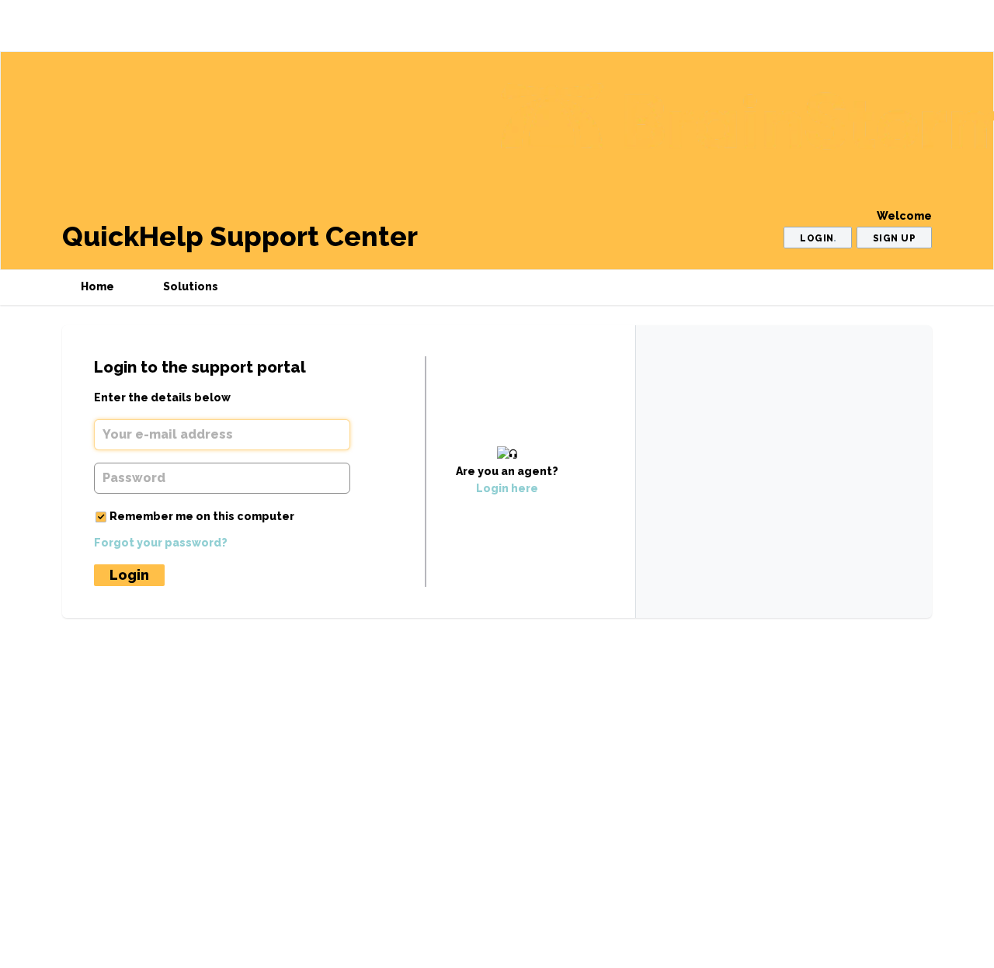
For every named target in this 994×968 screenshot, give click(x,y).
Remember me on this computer (201, 516)
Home (97, 286)
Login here (507, 488)
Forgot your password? (161, 542)
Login (129, 575)
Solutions (190, 286)
